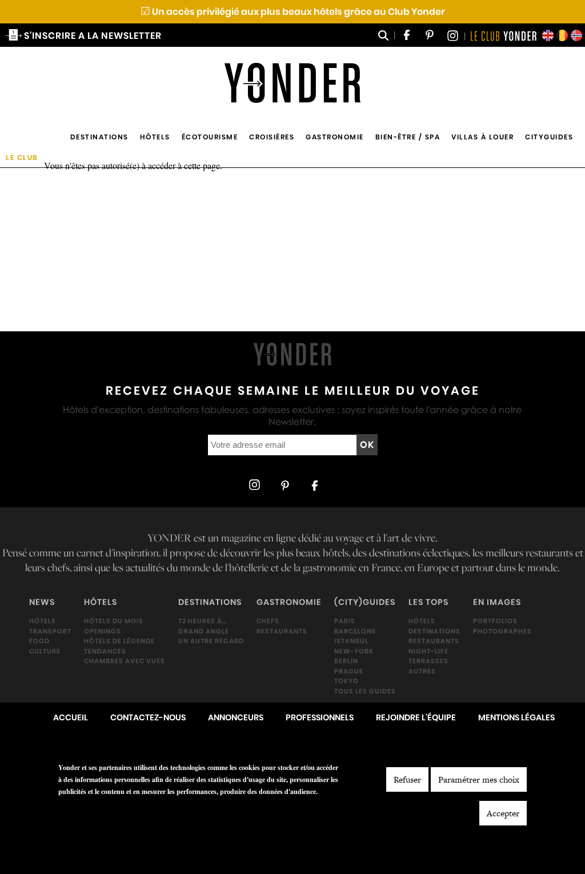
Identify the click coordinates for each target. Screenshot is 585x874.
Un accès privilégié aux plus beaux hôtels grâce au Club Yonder (293, 11)
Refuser (407, 779)
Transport (50, 631)
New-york (354, 651)
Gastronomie (335, 137)
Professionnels (320, 717)
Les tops (428, 602)
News (42, 602)
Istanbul (351, 641)
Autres (422, 671)
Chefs (268, 621)
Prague (348, 671)
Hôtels (155, 137)
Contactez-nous (148, 717)
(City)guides (364, 602)
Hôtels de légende (119, 641)
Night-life (428, 651)
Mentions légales (516, 717)
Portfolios (495, 621)
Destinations (99, 137)
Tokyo (346, 680)
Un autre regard (211, 641)
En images (497, 602)
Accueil (70, 717)
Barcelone (355, 631)
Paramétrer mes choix (478, 779)
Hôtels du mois (113, 621)
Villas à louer (482, 137)
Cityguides (549, 137)
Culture (45, 651)
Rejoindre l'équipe (416, 717)
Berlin (346, 660)
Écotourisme (210, 137)
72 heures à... (202, 621)
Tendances (105, 651)
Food (39, 641)
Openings (102, 631)
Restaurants (282, 631)
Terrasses (428, 660)
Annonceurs (235, 717)
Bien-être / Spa (407, 137)
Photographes (502, 631)
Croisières (271, 137)
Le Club (22, 157)
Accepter (503, 813)
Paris (344, 621)
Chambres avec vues (124, 660)
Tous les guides (365, 691)
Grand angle (203, 631)
